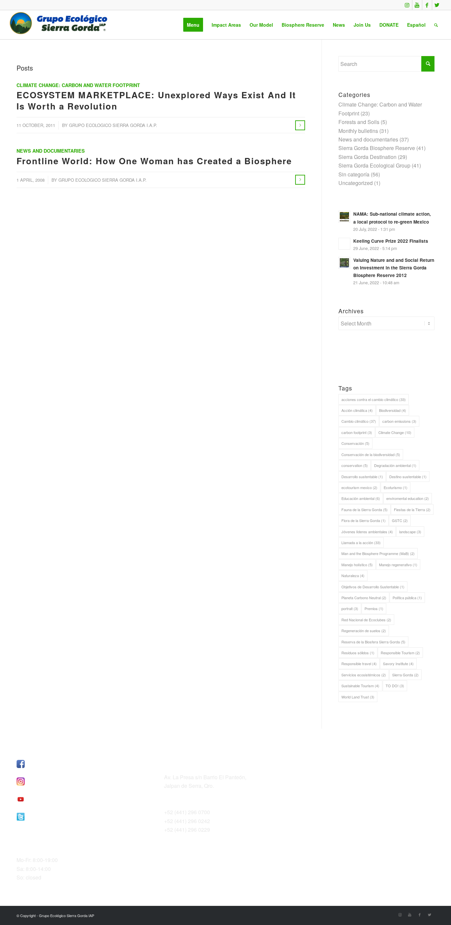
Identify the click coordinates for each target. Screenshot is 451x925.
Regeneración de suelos (363, 630)
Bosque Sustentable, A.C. (342, 762)
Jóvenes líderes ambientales (367, 531)
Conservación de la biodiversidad (370, 454)
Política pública (407, 597)
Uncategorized (355, 183)
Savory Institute (398, 663)
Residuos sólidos (357, 652)
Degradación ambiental (395, 465)
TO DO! (395, 685)
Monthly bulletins (358, 131)
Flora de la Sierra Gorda (363, 520)
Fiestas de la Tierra (412, 509)
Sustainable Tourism (360, 685)
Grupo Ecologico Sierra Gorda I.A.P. (113, 125)
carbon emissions (399, 421)
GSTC (400, 520)
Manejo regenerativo (398, 564)
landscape (410, 531)
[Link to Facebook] (427, 5)
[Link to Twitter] (437, 5)
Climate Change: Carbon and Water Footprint (78, 85)
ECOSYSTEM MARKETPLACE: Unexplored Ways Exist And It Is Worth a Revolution (156, 100)
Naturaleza (352, 575)
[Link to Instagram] (407, 5)
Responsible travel (359, 663)
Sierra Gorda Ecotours (338, 771)
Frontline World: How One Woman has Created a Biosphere (154, 161)
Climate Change (394, 432)
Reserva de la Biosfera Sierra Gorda (373, 641)
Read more (300, 125)
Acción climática (357, 410)
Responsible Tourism (400, 652)
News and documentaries (51, 150)
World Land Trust (357, 696)
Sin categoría (353, 174)
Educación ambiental (360, 498)
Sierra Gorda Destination (367, 157)
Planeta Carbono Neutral (363, 597)
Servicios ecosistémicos (363, 674)
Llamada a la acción (361, 542)
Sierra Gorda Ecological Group (374, 165)
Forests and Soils (358, 122)
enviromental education (407, 498)
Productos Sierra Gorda (339, 779)
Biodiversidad (392, 410)
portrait (349, 608)
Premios (373, 608)
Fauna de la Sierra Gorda (364, 509)
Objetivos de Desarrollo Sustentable (372, 586)
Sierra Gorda (405, 674)
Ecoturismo (395, 487)
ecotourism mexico (359, 487)
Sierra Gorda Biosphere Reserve (376, 148)
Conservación (355, 443)
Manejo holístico (357, 564)
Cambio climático (358, 421)
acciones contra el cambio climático (373, 399)
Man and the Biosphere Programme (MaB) (378, 553)
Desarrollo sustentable (362, 476)
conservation (354, 465)
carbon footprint (356, 432)
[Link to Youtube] (417, 5)
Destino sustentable (408, 476)
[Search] (436, 24)
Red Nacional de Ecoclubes (366, 619)
